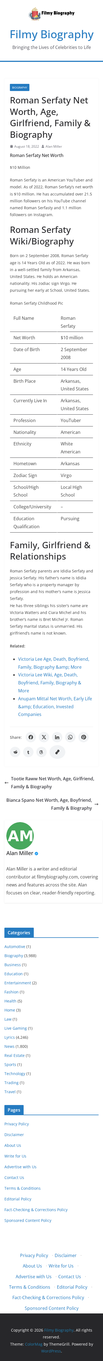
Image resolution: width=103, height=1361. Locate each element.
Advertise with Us (20, 1166)
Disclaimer (14, 1134)
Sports (10, 1064)
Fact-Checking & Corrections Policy (36, 1209)
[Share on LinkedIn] (57, 737)
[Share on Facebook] (31, 737)
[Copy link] (57, 752)
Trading (11, 1082)
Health (10, 1001)
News (9, 1046)
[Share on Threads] (41, 752)
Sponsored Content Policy (27, 1220)
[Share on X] (44, 737)
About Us (12, 1145)
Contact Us (14, 1177)
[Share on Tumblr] (28, 752)
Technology (14, 1073)
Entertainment (17, 982)
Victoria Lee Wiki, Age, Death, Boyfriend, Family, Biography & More (49, 683)
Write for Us (15, 1156)
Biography (19, 87)
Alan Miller (54, 146)
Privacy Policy (16, 1123)
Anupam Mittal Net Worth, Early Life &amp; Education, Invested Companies (55, 707)
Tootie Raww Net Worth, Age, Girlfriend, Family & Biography (52, 783)
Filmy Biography (52, 34)
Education (13, 973)
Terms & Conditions (22, 1188)
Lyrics (9, 1037)
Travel (10, 1091)
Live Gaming (15, 1028)
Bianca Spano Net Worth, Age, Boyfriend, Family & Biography (49, 804)
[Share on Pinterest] (83, 737)
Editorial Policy (17, 1199)
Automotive (14, 946)
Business (12, 964)
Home (9, 1010)
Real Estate (14, 1055)
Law (8, 1019)
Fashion (11, 991)
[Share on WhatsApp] (70, 737)
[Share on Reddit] (15, 752)
